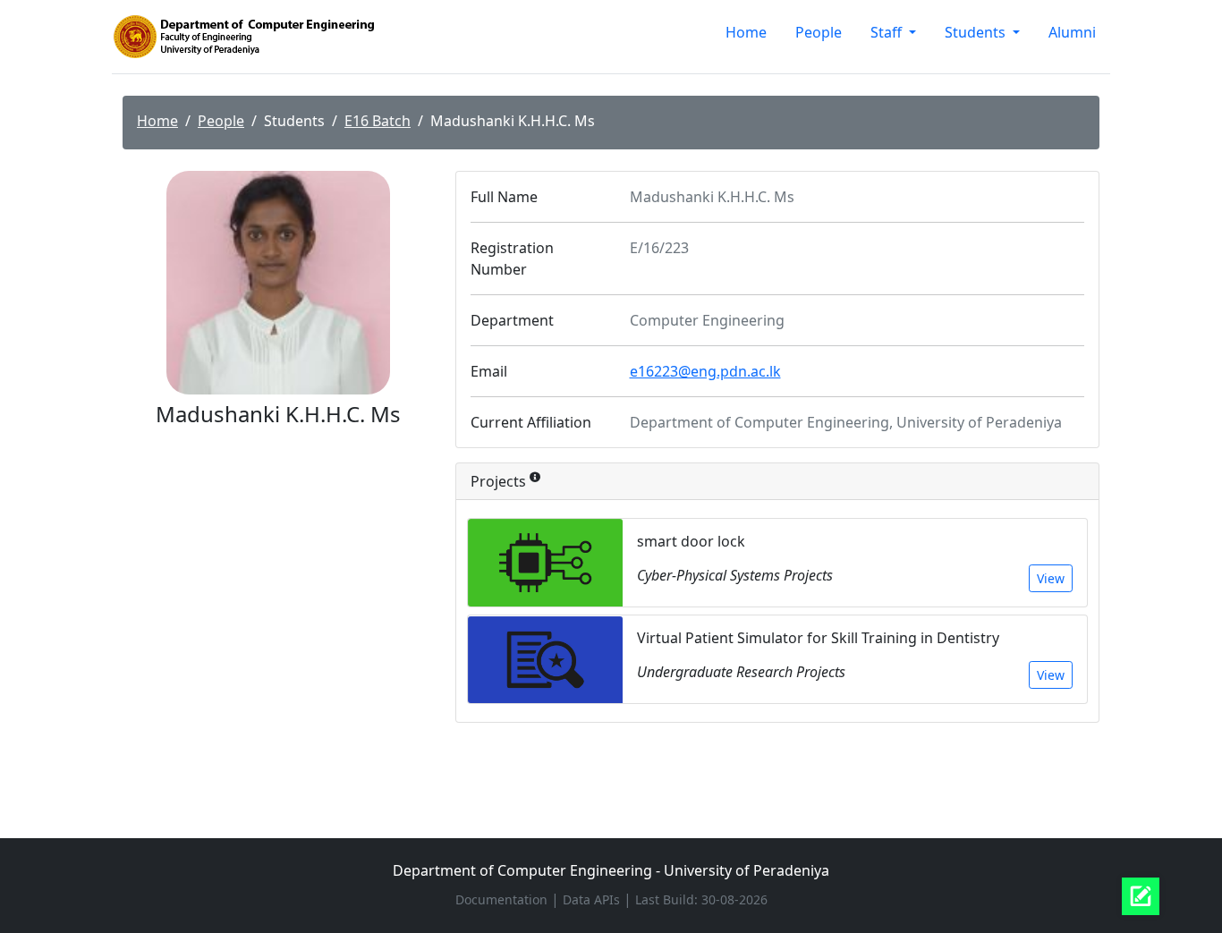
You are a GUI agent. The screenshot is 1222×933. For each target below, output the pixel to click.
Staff (887, 32)
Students (977, 32)
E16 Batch (377, 121)
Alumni (1072, 32)
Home (746, 32)
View (1051, 578)
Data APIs (593, 899)
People (818, 32)
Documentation (503, 899)
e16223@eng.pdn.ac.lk (705, 371)
